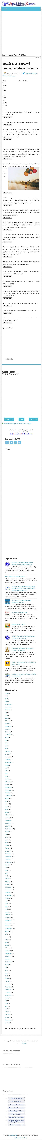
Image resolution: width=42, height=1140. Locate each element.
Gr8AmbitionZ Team (21, 1138)
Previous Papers (16, 1098)
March (7, 701)
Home (21, 419)
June (6, 743)
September (8, 704)
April (6, 699)
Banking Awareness (16, 1125)
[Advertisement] (21, 32)
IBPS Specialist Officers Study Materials (16, 1121)
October (7, 710)
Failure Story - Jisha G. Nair (19, 612)
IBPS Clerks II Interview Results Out (15, 576)
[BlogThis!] (8, 359)
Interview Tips (16, 1101)
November (8, 707)
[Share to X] (10, 359)
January (7, 723)
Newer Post (9, 419)
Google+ (15, 442)
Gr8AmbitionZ (12, 1135)
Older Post (33, 419)
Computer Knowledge (16, 1117)
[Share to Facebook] (12, 359)
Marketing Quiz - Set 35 (18, 624)
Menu (5, 9)
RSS (19, 442)
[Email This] (7, 359)
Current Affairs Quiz (31, 73)
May (6, 696)
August (7, 693)
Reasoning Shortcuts (16, 1108)
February (7, 721)
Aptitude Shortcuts (16, 1105)
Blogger (24, 1043)
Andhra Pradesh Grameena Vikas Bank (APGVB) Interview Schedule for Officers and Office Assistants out (23, 588)
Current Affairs (16, 1114)
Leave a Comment (10, 76)
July (6, 712)
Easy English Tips (16, 1111)
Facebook (7, 442)
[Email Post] (4, 359)
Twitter (11, 442)
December (8, 726)
